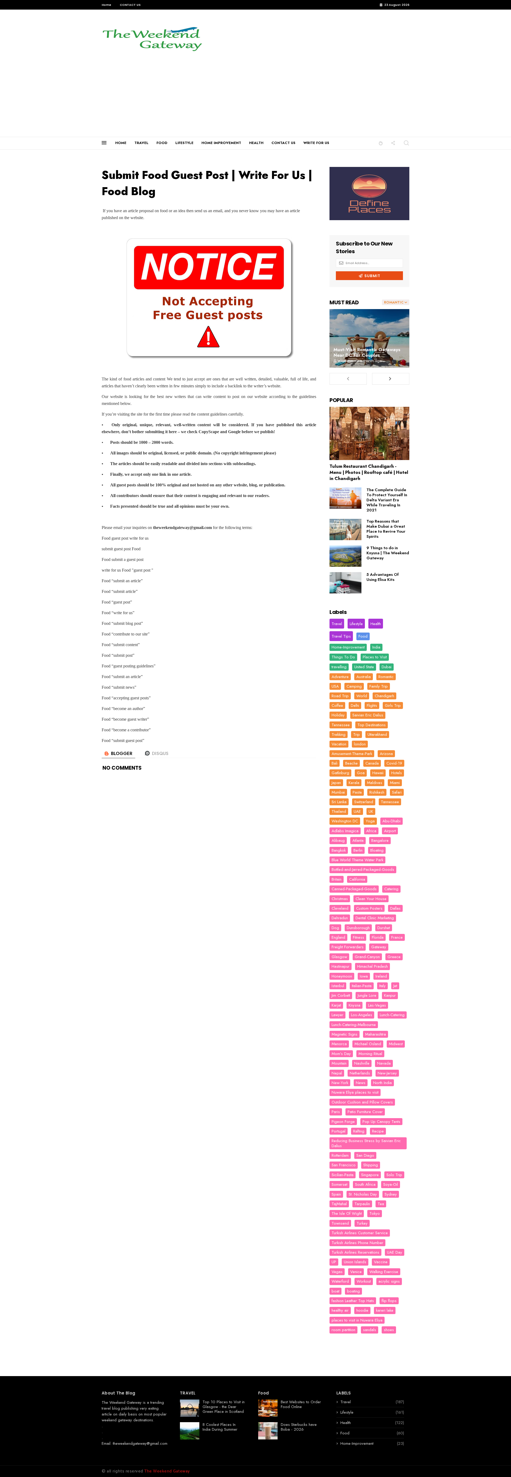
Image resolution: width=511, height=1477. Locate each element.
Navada (384, 1063)
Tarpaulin (362, 1204)
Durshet (383, 928)
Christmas (340, 899)
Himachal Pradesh (372, 966)
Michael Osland (368, 1044)
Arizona (386, 754)
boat (335, 1291)
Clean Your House (371, 899)
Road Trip (340, 696)
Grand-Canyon (367, 957)
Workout (364, 1281)
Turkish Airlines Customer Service (360, 1233)
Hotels (396, 773)
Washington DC (345, 821)
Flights (372, 705)
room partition (343, 1330)
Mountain (339, 1063)
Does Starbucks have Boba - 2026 (299, 1427)
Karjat (336, 1005)
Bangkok (339, 850)
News (360, 1083)
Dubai (387, 667)
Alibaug (338, 840)
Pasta (357, 792)
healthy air (340, 1310)
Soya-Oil (390, 1184)
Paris (336, 1112)
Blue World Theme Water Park (357, 860)
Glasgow (339, 957)
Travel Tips (341, 636)
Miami (395, 783)
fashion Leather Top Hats (353, 1301)
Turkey (362, 1223)
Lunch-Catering (392, 1015)
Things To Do (343, 657)
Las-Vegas (377, 1005)
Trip (356, 734)
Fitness (358, 937)
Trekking (338, 734)
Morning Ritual (370, 1054)
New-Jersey (387, 1073)
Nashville (361, 1063)
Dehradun (340, 918)
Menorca (339, 1044)
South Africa (365, 1184)
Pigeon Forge (343, 1122)
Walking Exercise (383, 1272)
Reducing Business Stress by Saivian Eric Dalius (366, 1143)
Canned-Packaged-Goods (354, 889)
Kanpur (390, 995)
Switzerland (363, 802)
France (397, 937)
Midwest (396, 1044)
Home (106, 5)
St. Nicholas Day (363, 1194)
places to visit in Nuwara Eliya (357, 1320)
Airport (390, 831)
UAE (357, 811)
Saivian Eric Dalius (367, 715)
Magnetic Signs (344, 1034)
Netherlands (360, 1073)
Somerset (339, 1184)
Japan (336, 783)
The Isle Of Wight (347, 1213)
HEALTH (256, 142)
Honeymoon (342, 976)
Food (363, 636)
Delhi (355, 705)
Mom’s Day (341, 1054)
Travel (337, 624)
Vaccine (381, 1262)
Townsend (340, 1223)
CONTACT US (130, 5)
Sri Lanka (339, 802)
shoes (389, 1330)
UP (334, 1262)
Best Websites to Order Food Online (301, 1404)
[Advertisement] (255, 97)
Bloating (377, 850)
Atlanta (358, 840)
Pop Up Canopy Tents (381, 1122)
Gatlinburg (340, 773)
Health (375, 624)
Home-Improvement (348, 647)
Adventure (340, 677)
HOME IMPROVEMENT (221, 142)
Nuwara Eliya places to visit (355, 1092)
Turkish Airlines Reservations (355, 1252)
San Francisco (344, 1165)
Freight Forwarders (348, 947)
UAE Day (394, 1252)
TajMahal (339, 1204)
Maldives (374, 783)
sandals (369, 1330)
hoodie (362, 1310)
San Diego (365, 1155)
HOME (120, 142)
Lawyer (337, 1015)
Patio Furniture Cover (365, 1112)
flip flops (389, 1301)
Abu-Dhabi (391, 821)
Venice (356, 1272)
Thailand (339, 811)
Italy (382, 986)
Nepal (337, 1073)
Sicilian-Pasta (342, 1175)
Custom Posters (369, 908)
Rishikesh (376, 792)
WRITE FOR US (316, 142)
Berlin (357, 850)
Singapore (370, 1175)
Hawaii (378, 773)
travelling (339, 667)
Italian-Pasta (362, 986)
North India (382, 1083)
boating (353, 1291)
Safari (397, 792)
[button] (381, 142)
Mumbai (338, 792)
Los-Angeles (361, 1015)
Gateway (378, 947)
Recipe (378, 1131)
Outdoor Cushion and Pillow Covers (362, 1102)
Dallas (395, 908)
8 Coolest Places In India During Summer (220, 1427)
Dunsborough (358, 928)
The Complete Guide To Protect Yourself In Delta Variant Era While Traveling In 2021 (386, 500)
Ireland (381, 976)
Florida (378, 937)
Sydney (391, 1194)
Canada (372, 763)
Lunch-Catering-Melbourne (354, 1025)
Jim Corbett (341, 995)
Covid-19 (394, 763)
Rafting (358, 1131)
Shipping (370, 1165)
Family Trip (378, 686)
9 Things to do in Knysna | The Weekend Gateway (387, 553)
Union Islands (355, 1262)
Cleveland (340, 908)
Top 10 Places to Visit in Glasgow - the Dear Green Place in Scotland (224, 1406)
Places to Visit (375, 657)
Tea (381, 1204)
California (357, 879)
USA (335, 686)
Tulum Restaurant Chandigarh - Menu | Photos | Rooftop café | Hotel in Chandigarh (368, 472)
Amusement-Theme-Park (352, 754)
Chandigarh (384, 696)
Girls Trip (393, 705)
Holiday (338, 715)
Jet (395, 986)
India (376, 647)
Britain (336, 879)
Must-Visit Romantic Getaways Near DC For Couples (366, 352)
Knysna (354, 1005)
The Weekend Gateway (122, 1402)
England (338, 937)
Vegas (337, 1272)
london (360, 744)
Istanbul (338, 986)
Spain (336, 1194)
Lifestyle (356, 624)
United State (364, 667)
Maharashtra (375, 1034)
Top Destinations (371, 725)
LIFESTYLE (184, 142)
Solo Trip (394, 1175)
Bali (334, 763)
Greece (394, 957)
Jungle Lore (367, 995)
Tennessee (341, 725)
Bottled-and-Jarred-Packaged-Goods (363, 869)
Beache (351, 763)
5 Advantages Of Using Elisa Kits (382, 577)
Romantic (386, 677)
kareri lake (384, 1310)
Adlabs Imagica (345, 831)
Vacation (339, 744)
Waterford (340, 1281)
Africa (371, 831)
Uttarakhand (377, 734)
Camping (354, 686)
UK (371, 811)
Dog (335, 928)
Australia (363, 677)
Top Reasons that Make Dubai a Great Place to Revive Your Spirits (385, 528)
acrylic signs (389, 1281)
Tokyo (374, 1213)
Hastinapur (340, 966)
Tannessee (390, 802)
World (361, 696)
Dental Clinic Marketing (375, 918)
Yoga (370, 821)
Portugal (338, 1131)
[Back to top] (498, 1464)
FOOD (161, 142)
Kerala (354, 783)
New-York (340, 1083)
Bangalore (380, 840)
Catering (391, 889)
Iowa (364, 976)
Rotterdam (340, 1155)
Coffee (337, 705)
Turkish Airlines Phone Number (357, 1243)
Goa (361, 773)
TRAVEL (141, 142)
